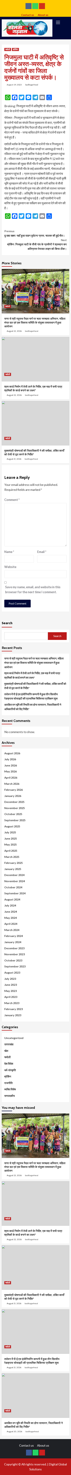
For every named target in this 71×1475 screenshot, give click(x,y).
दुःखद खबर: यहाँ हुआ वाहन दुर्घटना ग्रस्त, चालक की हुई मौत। (34, 233)
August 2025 (12, 826)
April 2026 (10, 777)
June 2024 (10, 911)
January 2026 (12, 795)
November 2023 (14, 954)
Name (9, 552)
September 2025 (15, 820)
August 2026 (12, 753)
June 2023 (10, 984)
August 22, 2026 (14, 395)
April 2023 (10, 996)
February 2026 (13, 789)
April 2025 (10, 850)
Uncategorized (13, 1037)
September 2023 (15, 966)
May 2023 (10, 990)
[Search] (65, 23)
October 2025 (13, 814)
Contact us (27, 14)
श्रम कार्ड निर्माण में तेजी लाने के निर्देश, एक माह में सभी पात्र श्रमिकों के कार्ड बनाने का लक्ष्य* (32, 675)
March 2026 (11, 783)
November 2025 (14, 808)
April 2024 (10, 923)
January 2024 (12, 942)
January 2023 (12, 1015)
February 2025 (13, 862)
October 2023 (13, 960)
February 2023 (13, 1009)
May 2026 (10, 771)
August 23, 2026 (14, 331)
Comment (12, 500)
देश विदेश (8, 1063)
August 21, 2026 (14, 459)
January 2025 (12, 869)
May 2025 (10, 844)
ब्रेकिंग (15, 49)
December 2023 (14, 948)
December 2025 (14, 801)
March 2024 (11, 929)
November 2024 (14, 881)
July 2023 (10, 978)
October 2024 (13, 887)
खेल (6, 1050)
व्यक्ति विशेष (10, 1089)
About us (43, 14)
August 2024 (12, 899)
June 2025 (10, 838)
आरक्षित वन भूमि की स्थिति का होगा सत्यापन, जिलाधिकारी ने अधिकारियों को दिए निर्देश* (32, 707)
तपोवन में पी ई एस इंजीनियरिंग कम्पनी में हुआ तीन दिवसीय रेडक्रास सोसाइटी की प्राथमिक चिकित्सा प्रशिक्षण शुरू (31, 696)
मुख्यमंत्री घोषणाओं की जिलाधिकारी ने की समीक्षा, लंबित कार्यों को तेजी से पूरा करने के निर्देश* (35, 686)
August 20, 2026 (14, 1431)
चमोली (7, 49)
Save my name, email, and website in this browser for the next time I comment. (32, 589)
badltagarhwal (31, 84)
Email (41, 552)
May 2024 (10, 917)
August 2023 (12, 972)
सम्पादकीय (9, 1095)
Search (7, 623)
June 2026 (10, 765)
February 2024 (13, 935)
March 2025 (11, 856)
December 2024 (14, 875)
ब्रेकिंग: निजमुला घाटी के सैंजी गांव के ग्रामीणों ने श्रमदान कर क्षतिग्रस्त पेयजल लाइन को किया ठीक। (37, 244)
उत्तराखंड (8, 1044)
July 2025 (10, 832)
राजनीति (8, 1083)
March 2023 (11, 1003)
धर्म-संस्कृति (10, 1070)
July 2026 (10, 759)
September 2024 (15, 893)
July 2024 (10, 905)
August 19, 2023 (14, 84)
